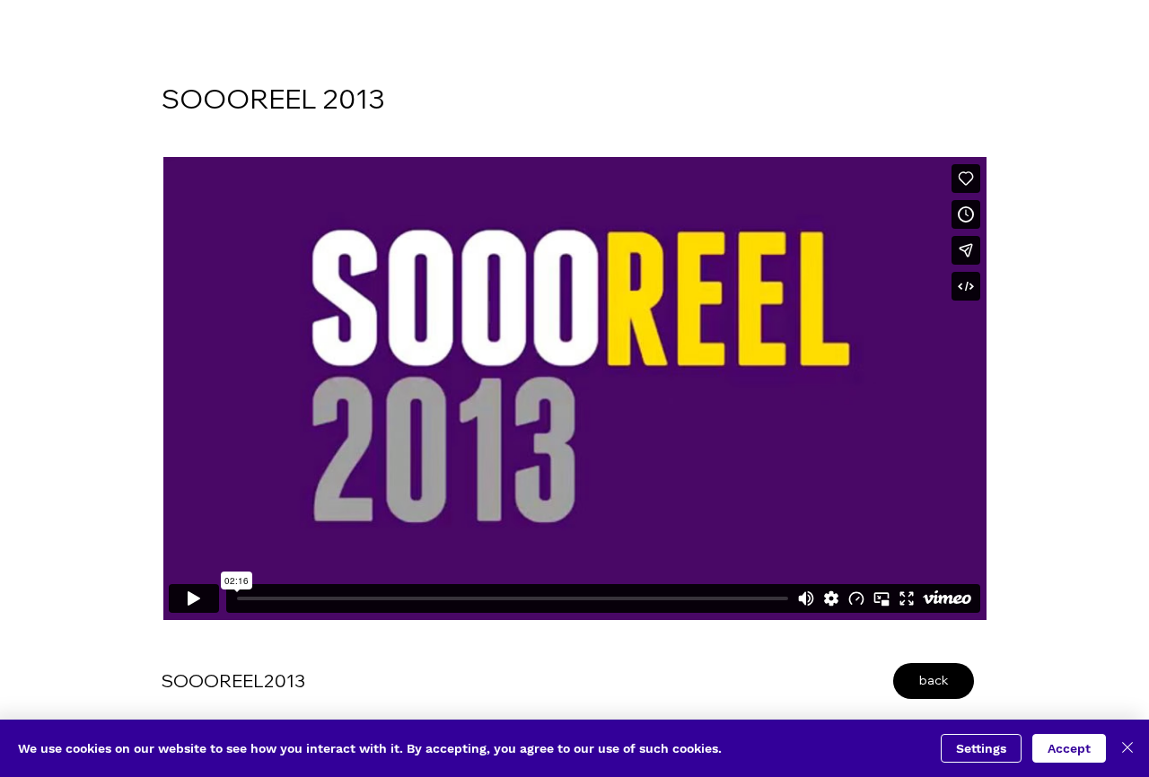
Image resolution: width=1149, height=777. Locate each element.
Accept (1069, 748)
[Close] (1127, 748)
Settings (981, 748)
